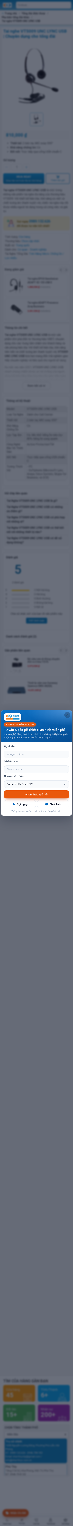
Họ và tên (9, 746)
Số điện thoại (11, 761)
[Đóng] (67, 715)
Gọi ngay (22, 804)
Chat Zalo (55, 804)
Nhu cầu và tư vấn (14, 776)
